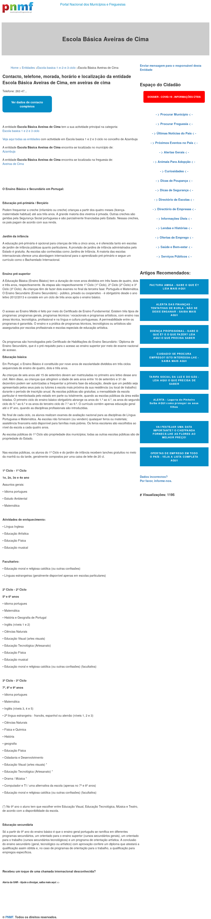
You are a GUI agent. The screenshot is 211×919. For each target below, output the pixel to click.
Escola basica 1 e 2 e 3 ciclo (20, 131)
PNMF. (9, 917)
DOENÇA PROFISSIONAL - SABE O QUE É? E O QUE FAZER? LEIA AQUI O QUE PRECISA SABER (174, 334)
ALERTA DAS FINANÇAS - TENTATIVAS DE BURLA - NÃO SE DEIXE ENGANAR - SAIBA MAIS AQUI (174, 309)
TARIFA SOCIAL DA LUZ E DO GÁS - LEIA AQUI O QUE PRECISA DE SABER (174, 380)
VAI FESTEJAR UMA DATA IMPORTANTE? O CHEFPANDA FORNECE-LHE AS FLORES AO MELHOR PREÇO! (174, 432)
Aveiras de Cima (13, 164)
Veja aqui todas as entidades (21, 139)
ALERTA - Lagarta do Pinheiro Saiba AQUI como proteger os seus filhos (174, 403)
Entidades (28, 67)
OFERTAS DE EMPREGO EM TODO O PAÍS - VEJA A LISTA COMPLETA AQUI (174, 456)
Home (15, 67)
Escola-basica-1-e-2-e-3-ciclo (56, 67)
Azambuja (8, 151)
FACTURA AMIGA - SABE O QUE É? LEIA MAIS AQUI (174, 286)
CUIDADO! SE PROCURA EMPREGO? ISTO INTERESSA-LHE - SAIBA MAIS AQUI (174, 357)
